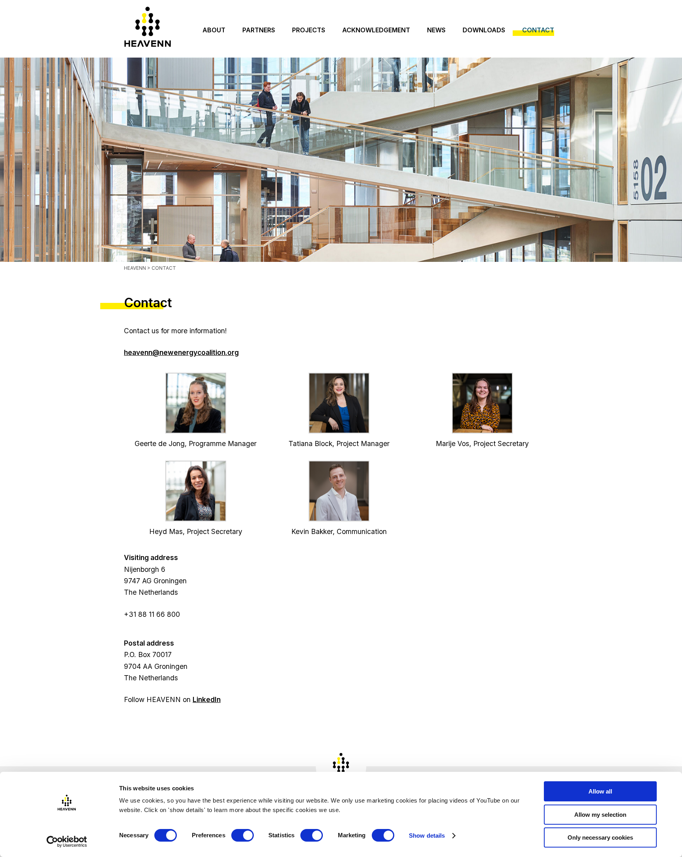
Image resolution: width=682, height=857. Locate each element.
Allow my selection (600, 814)
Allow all (600, 791)
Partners (258, 30)
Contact (538, 30)
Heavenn (135, 268)
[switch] (242, 835)
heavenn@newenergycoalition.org (181, 352)
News (436, 30)
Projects (308, 30)
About (213, 30)
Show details (427, 835)
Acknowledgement (376, 30)
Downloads (484, 30)
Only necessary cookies (600, 837)
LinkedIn (207, 699)
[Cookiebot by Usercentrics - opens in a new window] (66, 842)
